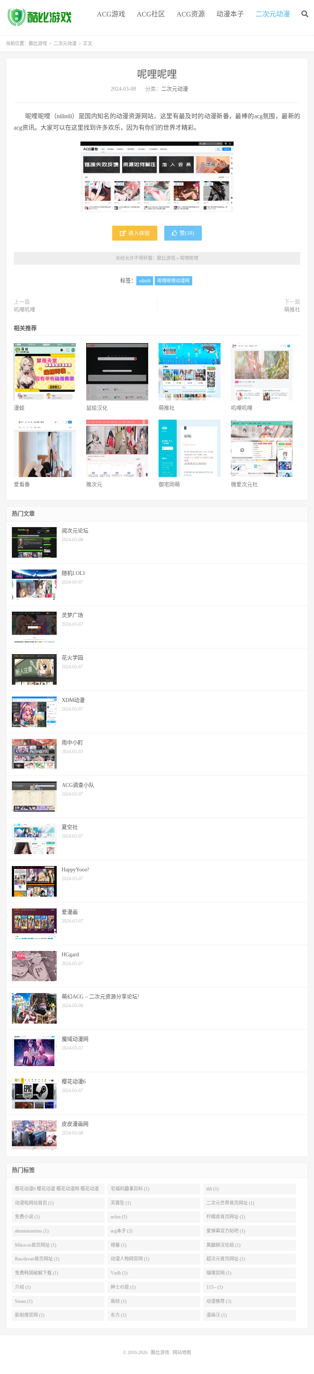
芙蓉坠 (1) (121, 1203)
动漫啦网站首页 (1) (34, 1203)
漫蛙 (19, 408)
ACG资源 (191, 14)
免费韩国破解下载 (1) (36, 1273)
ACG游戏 (111, 14)
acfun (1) (119, 1216)
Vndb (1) (119, 1273)
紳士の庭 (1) (123, 1287)
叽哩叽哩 (24, 310)
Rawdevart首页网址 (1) (37, 1259)
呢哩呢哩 (157, 74)
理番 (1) (118, 1245)
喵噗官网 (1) (218, 1273)
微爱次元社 (244, 484)
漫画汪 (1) (216, 1315)
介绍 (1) (23, 1287)
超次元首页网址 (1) (225, 1259)
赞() (187, 233)
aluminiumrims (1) (32, 1231)
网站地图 (182, 1352)
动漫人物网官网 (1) (130, 1259)
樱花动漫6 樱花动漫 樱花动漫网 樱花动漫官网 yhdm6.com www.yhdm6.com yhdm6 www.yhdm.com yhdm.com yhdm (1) (57, 1190)
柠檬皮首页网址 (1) (225, 1216)
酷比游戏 (40, 18)
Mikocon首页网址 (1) (35, 1245)
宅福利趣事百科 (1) (130, 1189)
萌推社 (292, 310)
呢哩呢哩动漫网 (173, 280)
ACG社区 (151, 14)
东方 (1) (118, 1315)
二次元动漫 (272, 14)
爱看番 (22, 484)
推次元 (94, 484)
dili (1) (212, 1189)
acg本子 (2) (121, 1231)
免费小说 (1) (27, 1216)
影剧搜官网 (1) (29, 1315)
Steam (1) (24, 1301)
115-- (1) (214, 1287)
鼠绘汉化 (97, 408)
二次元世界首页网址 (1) (230, 1203)
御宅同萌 (169, 484)
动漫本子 (230, 14)
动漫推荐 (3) (218, 1301)
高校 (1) (118, 1301)
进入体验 (138, 233)
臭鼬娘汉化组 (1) (223, 1245)
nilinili (144, 280)
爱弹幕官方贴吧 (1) (225, 1231)
